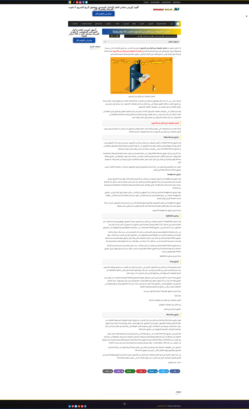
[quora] (79, 406)
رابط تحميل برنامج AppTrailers (170, 256)
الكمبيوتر (126, 23)
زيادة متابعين (98, 23)
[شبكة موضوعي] (167, 9)
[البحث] (69, 2)
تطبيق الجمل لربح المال (172, 309)
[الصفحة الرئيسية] (178, 23)
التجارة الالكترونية (161, 23)
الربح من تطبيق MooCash (144, 350)
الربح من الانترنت (158, 36)
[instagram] (80, 2)
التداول (142, 23)
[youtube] (77, 2)
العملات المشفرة (87, 23)
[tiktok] (74, 2)
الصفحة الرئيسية (170, 36)
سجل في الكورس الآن (104, 13)
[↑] (124, 403)
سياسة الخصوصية (166, 2)
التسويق (151, 23)
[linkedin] (69, 406)
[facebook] (83, 2)
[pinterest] (72, 406)
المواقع (109, 23)
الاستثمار (75, 23)
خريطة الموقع (176, 2)
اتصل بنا (146, 2)
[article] (123, 382)
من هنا (146, 291)
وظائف (134, 23)
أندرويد (138, 36)
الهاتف (117, 23)
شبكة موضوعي (161, 406)
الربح (172, 23)
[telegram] (86, 2)
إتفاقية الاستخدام (155, 2)
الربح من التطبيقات (147, 36)
